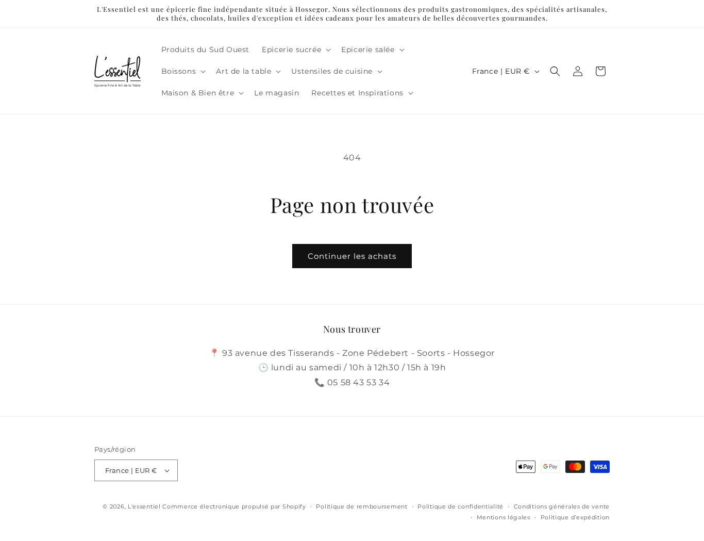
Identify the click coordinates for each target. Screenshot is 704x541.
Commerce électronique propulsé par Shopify (234, 506)
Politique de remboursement (361, 506)
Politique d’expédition (575, 517)
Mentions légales (503, 517)
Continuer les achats (352, 256)
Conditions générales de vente (562, 506)
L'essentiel (144, 506)
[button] (295, 49)
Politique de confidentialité (460, 506)
